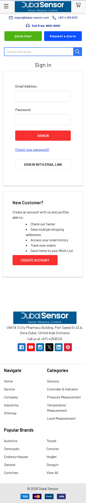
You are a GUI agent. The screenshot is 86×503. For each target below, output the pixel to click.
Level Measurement (61, 418)
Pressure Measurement (64, 397)
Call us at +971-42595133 (44, 339)
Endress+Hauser (16, 456)
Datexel (9, 464)
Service (9, 389)
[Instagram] (40, 347)
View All (52, 472)
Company (11, 397)
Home (8, 381)
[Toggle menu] (6, 6)
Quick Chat (23, 36)
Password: (23, 109)
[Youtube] (31, 347)
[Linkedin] (59, 347)
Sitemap (10, 413)
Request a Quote (63, 36)
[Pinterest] (68, 347)
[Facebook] (22, 347)
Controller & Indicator (62, 389)
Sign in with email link (43, 164)
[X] (49, 347)
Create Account (35, 260)
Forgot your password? (32, 149)
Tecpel (51, 441)
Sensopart (11, 448)
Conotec (53, 448)
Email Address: (26, 86)
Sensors (53, 381)
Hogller (52, 456)
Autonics (10, 441)
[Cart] (79, 5)
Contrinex (11, 472)
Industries (11, 405)
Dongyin (52, 464)
